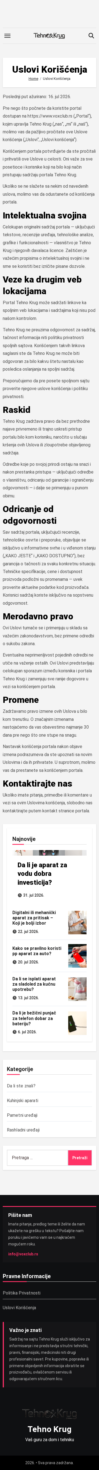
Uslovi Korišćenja (19, 1307)
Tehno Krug (50, 1429)
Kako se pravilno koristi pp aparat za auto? (36, 951)
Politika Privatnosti (22, 1293)
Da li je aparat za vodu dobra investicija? (42, 873)
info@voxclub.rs (23, 1254)
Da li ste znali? (21, 1085)
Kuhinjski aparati (22, 1100)
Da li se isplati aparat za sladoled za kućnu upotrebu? (34, 984)
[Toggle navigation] (7, 35)
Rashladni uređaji (23, 1130)
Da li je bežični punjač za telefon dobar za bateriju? (34, 1018)
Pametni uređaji (22, 1115)
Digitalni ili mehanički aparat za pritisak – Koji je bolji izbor (34, 918)
